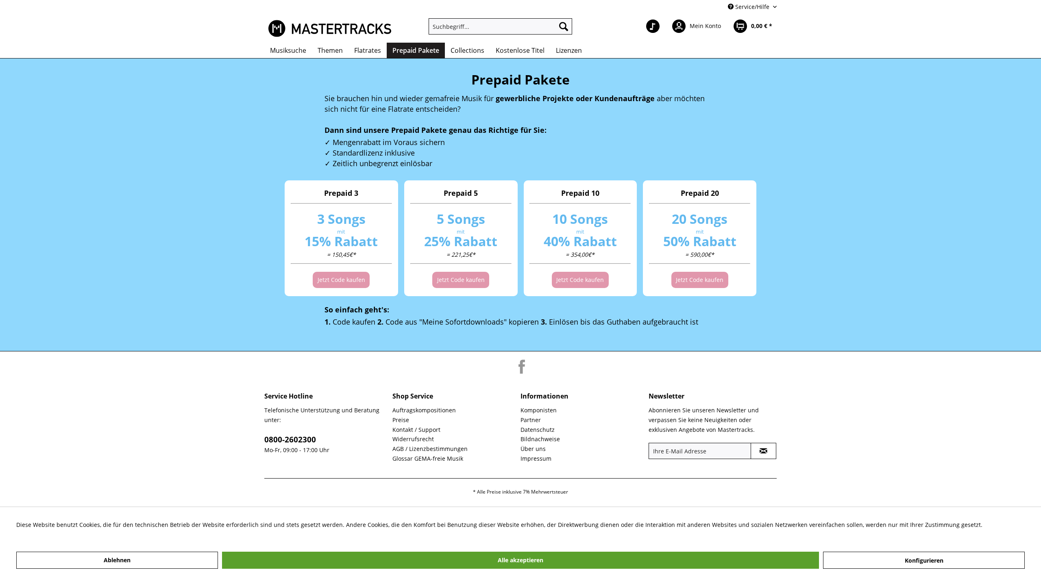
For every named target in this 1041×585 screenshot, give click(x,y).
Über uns (533, 449)
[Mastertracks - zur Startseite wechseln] (329, 28)
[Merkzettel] (653, 26)
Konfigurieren (924, 560)
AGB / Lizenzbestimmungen (430, 449)
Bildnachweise (540, 439)
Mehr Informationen (44, 534)
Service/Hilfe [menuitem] (752, 7)
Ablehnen (117, 560)
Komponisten (538, 410)
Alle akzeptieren (520, 560)
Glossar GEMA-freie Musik (427, 458)
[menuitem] (500, 26)
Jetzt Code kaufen (341, 280)
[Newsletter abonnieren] (763, 451)
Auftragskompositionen (424, 410)
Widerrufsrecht (413, 439)
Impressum (535, 458)
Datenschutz (537, 429)
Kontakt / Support (416, 429)
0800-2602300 (290, 439)
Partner (530, 420)
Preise (400, 420)
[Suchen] (563, 26)
